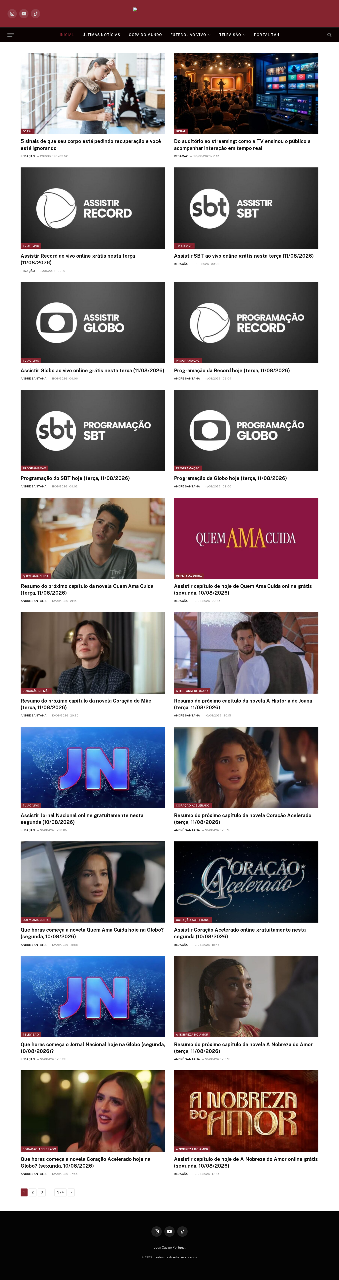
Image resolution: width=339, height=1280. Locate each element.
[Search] (329, 35)
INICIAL (67, 35)
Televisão (31, 1034)
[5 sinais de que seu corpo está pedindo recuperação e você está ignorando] (93, 93)
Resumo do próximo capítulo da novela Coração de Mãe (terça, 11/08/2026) (86, 704)
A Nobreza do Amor (192, 1034)
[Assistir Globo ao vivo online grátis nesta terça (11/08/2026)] (93, 322)
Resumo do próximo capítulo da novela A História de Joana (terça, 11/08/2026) (243, 704)
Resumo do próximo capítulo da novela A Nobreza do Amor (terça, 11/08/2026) (243, 1048)
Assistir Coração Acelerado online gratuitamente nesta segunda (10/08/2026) (240, 933)
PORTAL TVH (266, 35)
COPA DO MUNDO (145, 35)
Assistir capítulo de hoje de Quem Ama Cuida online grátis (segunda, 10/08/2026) (243, 589)
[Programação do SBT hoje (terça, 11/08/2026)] (93, 430)
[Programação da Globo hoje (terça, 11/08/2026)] (246, 430)
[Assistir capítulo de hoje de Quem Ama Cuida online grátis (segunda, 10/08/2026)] (246, 538)
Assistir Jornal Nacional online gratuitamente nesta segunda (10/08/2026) (82, 818)
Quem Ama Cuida (36, 576)
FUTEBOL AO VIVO (188, 35)
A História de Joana (192, 690)
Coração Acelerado (193, 805)
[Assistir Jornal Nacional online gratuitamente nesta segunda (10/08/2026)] (93, 767)
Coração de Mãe (36, 690)
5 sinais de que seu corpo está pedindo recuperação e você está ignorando (91, 144)
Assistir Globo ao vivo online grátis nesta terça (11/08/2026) (92, 371)
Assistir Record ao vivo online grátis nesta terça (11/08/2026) (78, 259)
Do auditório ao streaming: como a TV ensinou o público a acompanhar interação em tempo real (242, 144)
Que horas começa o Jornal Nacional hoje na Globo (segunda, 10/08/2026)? (93, 1048)
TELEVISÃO (230, 35)
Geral (28, 131)
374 (60, 1192)
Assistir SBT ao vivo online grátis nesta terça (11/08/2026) (244, 256)
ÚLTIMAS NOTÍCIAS (102, 35)
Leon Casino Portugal (170, 1247)
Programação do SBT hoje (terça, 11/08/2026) (75, 478)
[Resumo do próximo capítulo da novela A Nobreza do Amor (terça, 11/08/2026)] (246, 996)
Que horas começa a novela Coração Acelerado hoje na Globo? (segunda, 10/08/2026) (85, 1162)
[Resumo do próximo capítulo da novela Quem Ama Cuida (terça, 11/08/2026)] (93, 538)
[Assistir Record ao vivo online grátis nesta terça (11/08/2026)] (93, 208)
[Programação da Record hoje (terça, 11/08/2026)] (246, 322)
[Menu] (10, 35)
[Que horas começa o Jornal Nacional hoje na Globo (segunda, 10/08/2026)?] (93, 996)
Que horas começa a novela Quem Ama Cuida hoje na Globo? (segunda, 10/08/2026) (92, 933)
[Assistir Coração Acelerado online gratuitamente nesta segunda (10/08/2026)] (246, 882)
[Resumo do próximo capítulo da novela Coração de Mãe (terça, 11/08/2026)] (93, 652)
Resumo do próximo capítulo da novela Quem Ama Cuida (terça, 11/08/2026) (87, 589)
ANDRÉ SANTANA (34, 378)
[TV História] (169, 13)
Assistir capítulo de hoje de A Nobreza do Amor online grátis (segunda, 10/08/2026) (246, 1162)
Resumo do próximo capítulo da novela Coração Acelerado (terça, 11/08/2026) (242, 818)
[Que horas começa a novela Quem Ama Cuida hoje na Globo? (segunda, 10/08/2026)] (93, 882)
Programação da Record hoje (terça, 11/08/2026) (232, 371)
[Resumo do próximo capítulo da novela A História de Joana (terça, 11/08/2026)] (246, 652)
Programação (188, 360)
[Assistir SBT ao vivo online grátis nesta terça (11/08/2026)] (246, 208)
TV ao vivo (31, 245)
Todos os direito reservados (175, 1257)
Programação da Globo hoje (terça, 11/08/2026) (230, 478)
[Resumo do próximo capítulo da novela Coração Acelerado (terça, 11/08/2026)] (246, 767)
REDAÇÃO (28, 156)
